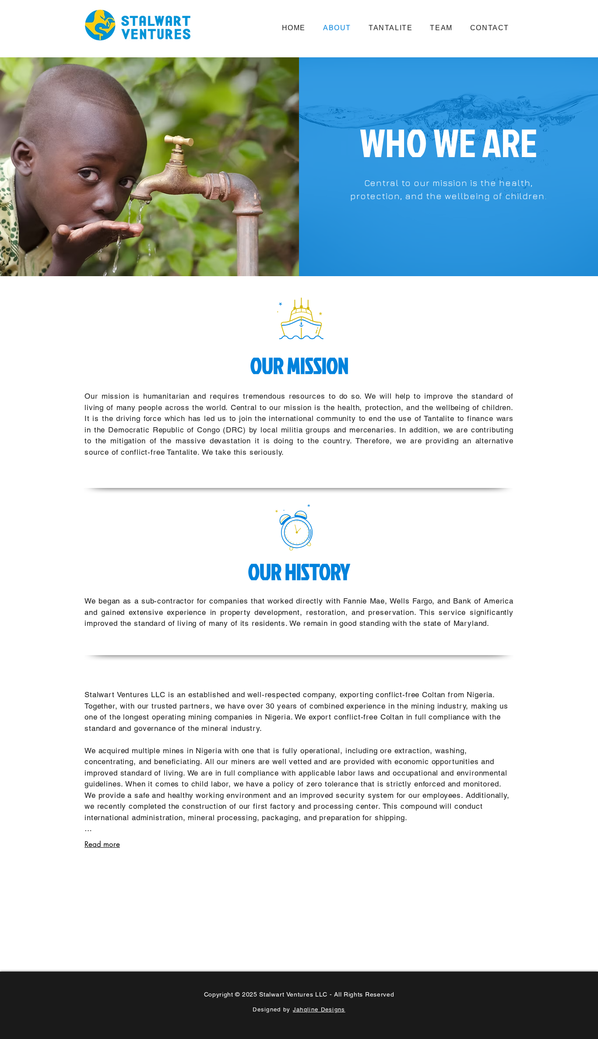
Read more (102, 844)
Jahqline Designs (319, 1009)
